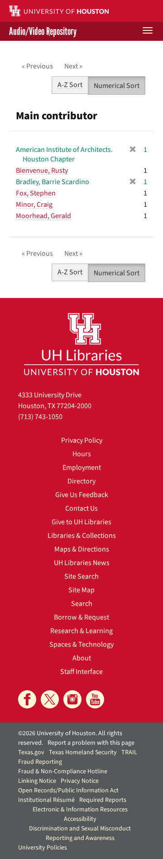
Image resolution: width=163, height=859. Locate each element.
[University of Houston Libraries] (81, 344)
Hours (81, 454)
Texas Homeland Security (83, 752)
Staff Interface (81, 672)
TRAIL (129, 752)
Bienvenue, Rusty (42, 171)
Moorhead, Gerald (43, 216)
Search (81, 604)
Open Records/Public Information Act (68, 790)
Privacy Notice (80, 781)
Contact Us (81, 508)
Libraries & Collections (82, 536)
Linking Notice (37, 781)
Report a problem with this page (91, 742)
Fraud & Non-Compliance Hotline (62, 771)
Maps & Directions (81, 549)
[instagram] (72, 699)
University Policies (42, 847)
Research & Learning (81, 631)
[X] (50, 699)
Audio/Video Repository (43, 31)
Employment (81, 468)
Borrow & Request (81, 617)
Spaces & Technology (81, 644)
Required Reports (102, 800)
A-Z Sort (70, 85)
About (81, 658)
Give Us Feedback (81, 495)
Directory (81, 481)
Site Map (81, 590)
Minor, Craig (34, 205)
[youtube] (95, 699)
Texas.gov (31, 752)
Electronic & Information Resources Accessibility (80, 814)
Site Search (81, 576)
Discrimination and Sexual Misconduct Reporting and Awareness (80, 833)
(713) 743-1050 (40, 417)
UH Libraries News (82, 563)
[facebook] (27, 699)
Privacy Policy (81, 440)
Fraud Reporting (40, 761)
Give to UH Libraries (81, 522)
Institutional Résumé (46, 800)
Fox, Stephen (36, 193)
